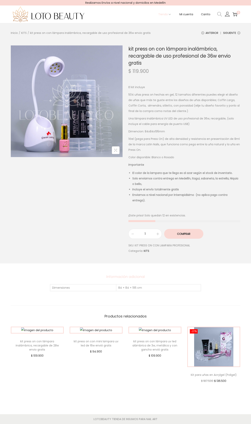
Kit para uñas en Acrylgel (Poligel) (214, 375)
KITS (24, 33)
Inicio (14, 33)
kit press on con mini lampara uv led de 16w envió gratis (96, 343)
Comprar (183, 234)
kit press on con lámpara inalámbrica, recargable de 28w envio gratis (37, 345)
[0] (235, 14)
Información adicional (125, 276)
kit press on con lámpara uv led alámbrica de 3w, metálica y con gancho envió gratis (154, 345)
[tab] (125, 276)
